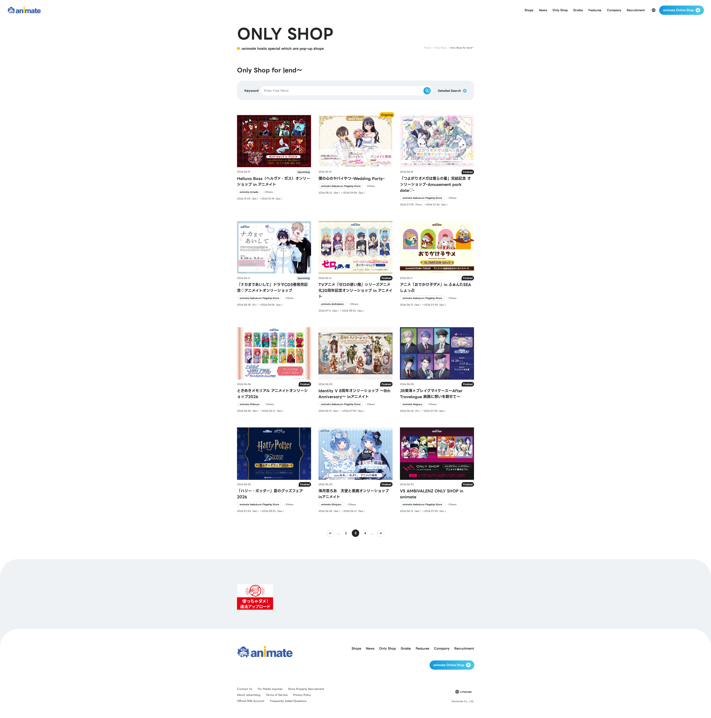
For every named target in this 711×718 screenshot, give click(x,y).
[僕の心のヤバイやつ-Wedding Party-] (355, 160)
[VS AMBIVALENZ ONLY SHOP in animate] (437, 470)
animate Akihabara (332, 304)
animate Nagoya (412, 404)
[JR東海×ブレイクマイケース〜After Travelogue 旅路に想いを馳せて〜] (437, 370)
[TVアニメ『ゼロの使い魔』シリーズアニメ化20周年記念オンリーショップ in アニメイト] (355, 266)
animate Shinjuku (331, 504)
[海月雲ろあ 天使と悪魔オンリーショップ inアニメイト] (355, 470)
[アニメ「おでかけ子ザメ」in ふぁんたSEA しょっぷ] (437, 266)
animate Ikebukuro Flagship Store (340, 186)
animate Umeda (249, 192)
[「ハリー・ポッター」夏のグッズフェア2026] (274, 470)
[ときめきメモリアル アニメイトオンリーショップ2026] (274, 370)
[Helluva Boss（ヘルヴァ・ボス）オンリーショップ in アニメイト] (274, 160)
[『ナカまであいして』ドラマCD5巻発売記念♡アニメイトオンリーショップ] (274, 266)
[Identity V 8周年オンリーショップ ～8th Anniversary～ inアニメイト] (355, 370)
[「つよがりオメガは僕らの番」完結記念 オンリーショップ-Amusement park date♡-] (437, 160)
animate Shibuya (249, 404)
